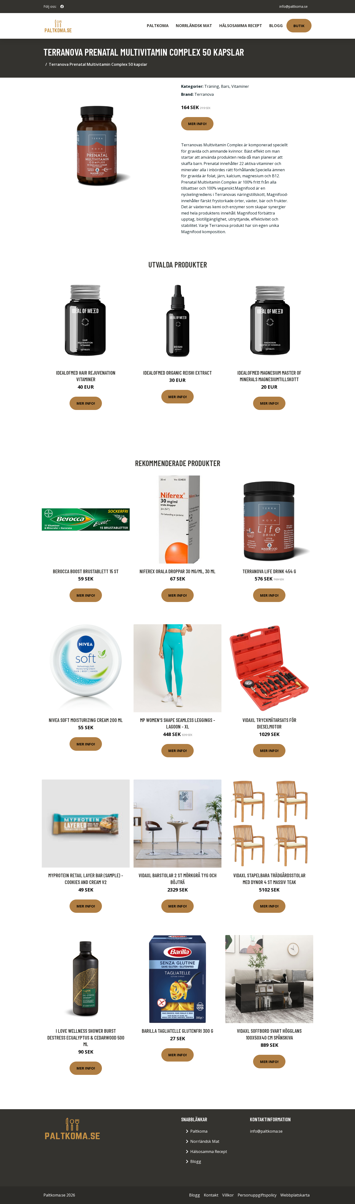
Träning (211, 86)
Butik (299, 25)
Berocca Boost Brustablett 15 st (86, 571)
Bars (225, 86)
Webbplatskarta (295, 1195)
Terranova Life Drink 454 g (269, 571)
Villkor (228, 1195)
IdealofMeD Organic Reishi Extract (177, 373)
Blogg (276, 25)
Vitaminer (240, 86)
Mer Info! (197, 123)
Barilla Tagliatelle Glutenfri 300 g (177, 1031)
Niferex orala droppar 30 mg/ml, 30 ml (177, 571)
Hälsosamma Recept (240, 25)
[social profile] (62, 6)
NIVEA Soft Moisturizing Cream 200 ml (86, 720)
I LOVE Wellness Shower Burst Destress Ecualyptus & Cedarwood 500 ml (85, 1037)
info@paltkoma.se (293, 6)
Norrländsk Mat (194, 25)
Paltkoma (158, 25)
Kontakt (211, 1195)
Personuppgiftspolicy (257, 1195)
